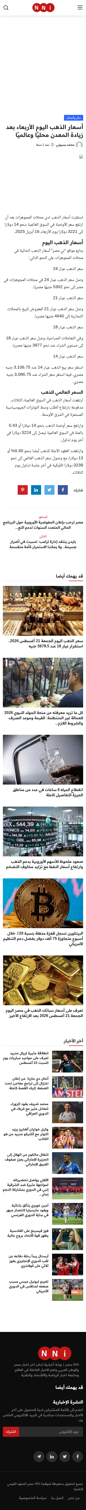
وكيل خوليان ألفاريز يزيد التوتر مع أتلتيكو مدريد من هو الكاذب (26, 1134)
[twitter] (64, 1456)
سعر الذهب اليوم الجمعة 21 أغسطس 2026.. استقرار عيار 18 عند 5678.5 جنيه (45, 643)
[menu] (80, 7)
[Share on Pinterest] (23, 490)
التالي (43, 536)
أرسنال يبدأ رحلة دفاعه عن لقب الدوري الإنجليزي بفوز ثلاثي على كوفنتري (28, 1261)
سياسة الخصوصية (33, 1498)
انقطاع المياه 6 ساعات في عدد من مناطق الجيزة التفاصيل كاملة (48, 792)
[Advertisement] (43, 69)
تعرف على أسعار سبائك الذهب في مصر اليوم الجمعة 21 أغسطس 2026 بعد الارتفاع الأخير (44, 1013)
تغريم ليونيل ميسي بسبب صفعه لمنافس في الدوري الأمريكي (28, 1286)
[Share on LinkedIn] (36, 490)
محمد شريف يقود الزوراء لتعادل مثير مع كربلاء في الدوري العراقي (29, 1109)
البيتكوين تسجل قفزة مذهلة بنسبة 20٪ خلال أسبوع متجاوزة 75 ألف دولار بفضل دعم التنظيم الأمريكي (43, 938)
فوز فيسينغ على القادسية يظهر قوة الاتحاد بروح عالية (27, 1233)
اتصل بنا (57, 1498)
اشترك (11, 1431)
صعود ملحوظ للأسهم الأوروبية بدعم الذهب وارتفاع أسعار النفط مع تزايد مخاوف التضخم (44, 864)
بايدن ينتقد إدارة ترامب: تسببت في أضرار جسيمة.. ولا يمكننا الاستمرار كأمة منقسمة (43, 544)
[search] (6, 7)
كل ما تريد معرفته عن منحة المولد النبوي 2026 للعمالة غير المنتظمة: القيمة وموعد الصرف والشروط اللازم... (43, 717)
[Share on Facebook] (63, 490)
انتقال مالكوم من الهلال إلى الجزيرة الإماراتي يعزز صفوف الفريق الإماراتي (26, 1159)
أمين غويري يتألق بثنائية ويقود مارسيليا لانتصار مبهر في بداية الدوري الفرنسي (27, 1210)
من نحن (74, 1498)
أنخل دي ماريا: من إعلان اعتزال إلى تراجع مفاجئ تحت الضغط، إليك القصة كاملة (26, 1083)
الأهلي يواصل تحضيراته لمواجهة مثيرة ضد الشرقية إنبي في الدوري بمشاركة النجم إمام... (25, 1187)
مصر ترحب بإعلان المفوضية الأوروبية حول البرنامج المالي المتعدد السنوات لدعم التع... (43, 525)
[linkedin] (51, 1456)
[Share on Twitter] (49, 490)
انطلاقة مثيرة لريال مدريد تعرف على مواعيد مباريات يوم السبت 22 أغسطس (25, 1058)
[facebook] (77, 1456)
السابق (43, 517)
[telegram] (38, 1456)
